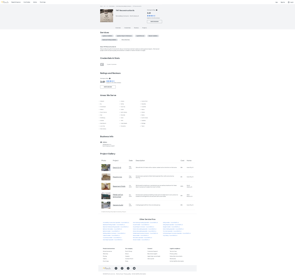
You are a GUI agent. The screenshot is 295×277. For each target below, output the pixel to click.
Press (126, 261)
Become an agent (152, 253)
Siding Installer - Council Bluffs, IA (171, 222)
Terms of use (173, 251)
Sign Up (283, 2)
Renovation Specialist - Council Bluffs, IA (142, 237)
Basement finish (119, 186)
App (276, 2)
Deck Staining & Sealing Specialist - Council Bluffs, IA (145, 222)
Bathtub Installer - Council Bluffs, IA (111, 231)
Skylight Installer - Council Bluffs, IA (171, 227)
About (127, 253)
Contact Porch (129, 258)
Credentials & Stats (110, 58)
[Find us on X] (128, 268)
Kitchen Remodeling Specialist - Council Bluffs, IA (144, 231)
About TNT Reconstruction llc (108, 46)
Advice (35, 2)
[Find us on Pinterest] (122, 268)
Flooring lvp (117, 177)
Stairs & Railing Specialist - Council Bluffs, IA (173, 229)
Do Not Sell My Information (177, 261)
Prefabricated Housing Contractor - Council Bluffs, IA (145, 233)
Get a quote (151, 258)
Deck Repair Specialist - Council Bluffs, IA (112, 239)
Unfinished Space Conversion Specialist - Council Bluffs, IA (177, 233)
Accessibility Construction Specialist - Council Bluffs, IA (116, 222)
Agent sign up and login (154, 256)
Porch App (42, 2)
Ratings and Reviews (110, 73)
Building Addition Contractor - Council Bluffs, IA (114, 233)
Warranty (105, 253)
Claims (105, 258)
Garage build (118, 205)
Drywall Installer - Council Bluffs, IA (141, 224)
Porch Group (128, 251)
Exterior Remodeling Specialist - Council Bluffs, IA (144, 229)
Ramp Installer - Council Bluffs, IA (140, 235)
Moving (105, 256)
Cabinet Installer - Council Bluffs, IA (111, 235)
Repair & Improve (16, 2)
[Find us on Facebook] (116, 268)
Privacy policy (173, 253)
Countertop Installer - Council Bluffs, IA (112, 237)
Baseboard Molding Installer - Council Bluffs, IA (114, 224)
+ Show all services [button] (125, 39)
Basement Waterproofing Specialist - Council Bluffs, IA (115, 227)
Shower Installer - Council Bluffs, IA (141, 239)
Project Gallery (107, 153)
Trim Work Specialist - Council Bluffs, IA (172, 231)
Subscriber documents (176, 256)
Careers (127, 256)
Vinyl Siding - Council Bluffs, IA (170, 235)
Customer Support (153, 251)
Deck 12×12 (117, 168)
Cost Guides (27, 2)
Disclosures (173, 258)
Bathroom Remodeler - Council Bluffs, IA (112, 229)
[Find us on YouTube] (134, 268)
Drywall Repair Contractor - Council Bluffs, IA (143, 227)
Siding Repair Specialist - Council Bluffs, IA (173, 224)
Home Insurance (107, 251)
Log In (290, 2)
